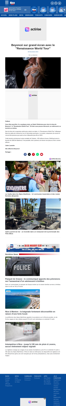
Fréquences (8, 386)
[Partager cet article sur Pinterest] (33, 155)
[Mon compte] (59, 3)
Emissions (28, 378)
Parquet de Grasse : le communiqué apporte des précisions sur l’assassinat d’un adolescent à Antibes (32, 280)
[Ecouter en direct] (52, 3)
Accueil (4, 15)
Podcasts (39, 15)
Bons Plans (13, 15)
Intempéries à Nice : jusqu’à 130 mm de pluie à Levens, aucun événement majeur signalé (30, 345)
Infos (21, 15)
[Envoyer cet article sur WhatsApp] (37, 155)
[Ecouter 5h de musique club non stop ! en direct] (33, 248)
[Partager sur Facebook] (25, 155)
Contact (7, 378)
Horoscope (58, 15)
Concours (48, 15)
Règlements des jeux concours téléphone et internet (57, 401)
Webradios (29, 15)
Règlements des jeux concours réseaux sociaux (57, 383)
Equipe (7, 380)
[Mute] (25, 10)
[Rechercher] (55, 3)
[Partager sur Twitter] (29, 155)
